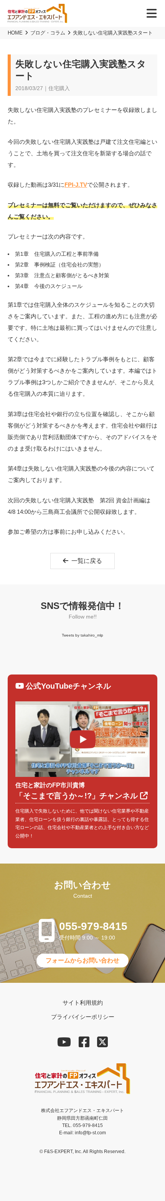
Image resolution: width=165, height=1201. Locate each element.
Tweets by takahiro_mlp (82, 635)
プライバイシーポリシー (82, 1016)
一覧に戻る (86, 561)
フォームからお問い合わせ (82, 960)
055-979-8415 (93, 926)
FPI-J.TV (75, 184)
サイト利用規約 (83, 1002)
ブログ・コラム (47, 33)
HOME (15, 33)
